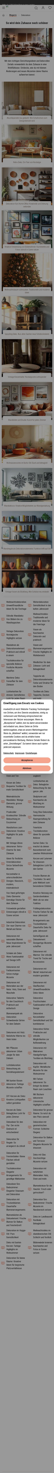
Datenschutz (8, 753)
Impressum (19, 753)
